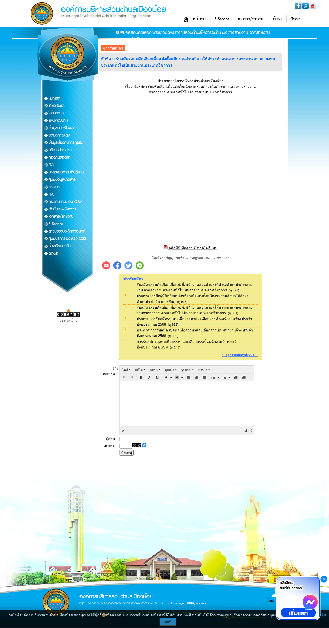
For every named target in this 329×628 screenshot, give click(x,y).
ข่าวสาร (54, 187)
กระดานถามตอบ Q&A (66, 202)
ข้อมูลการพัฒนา (61, 128)
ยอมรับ (167, 622)
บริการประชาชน (60, 150)
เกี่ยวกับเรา (56, 106)
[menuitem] (126, 369)
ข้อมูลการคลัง (59, 135)
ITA (51, 165)
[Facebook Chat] (298, 598)
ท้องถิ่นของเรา (59, 157)
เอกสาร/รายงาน (251, 19)
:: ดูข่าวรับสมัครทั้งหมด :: (240, 355)
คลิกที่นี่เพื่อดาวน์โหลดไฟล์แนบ (192, 248)
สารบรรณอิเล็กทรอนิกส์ (67, 231)
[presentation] (126, 369)
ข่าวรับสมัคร (113, 48)
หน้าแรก (199, 19)
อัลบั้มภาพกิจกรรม (63, 209)
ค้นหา (277, 19)
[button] (124, 377)
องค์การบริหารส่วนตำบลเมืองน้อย (113, 9)
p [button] (123, 430)
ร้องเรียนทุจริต (60, 246)
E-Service (221, 19)
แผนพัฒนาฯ (58, 120)
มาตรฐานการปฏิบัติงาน (66, 172)
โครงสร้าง (56, 113)
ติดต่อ (295, 19)
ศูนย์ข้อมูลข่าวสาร (62, 180)
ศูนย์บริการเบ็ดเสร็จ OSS (67, 239)
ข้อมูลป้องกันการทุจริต (66, 143)
